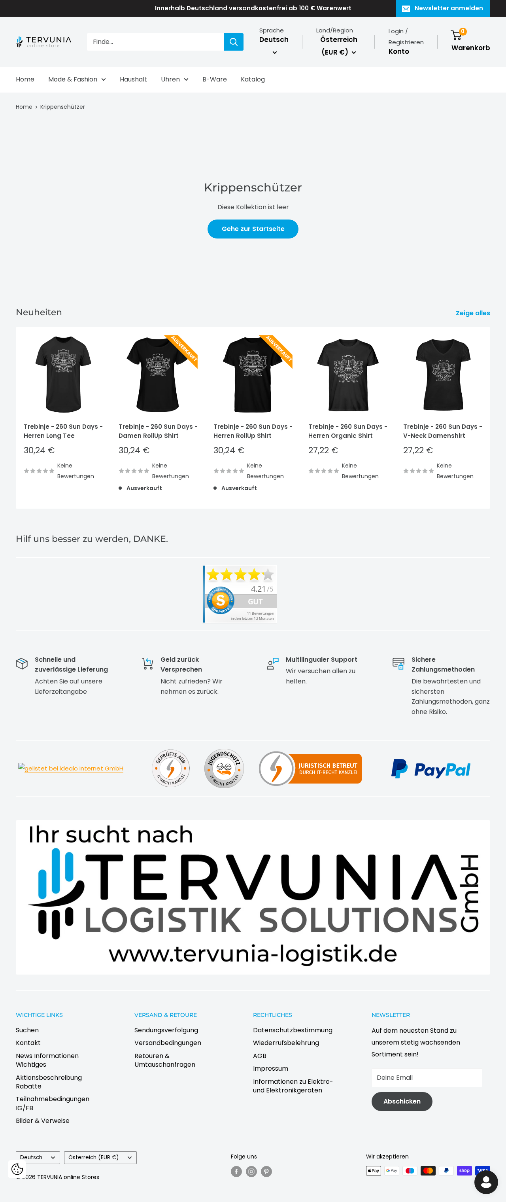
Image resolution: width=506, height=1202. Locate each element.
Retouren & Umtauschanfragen (164, 1060)
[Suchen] (234, 42)
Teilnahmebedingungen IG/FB (52, 1103)
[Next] (490, 418)
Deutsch (31, 1157)
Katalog (253, 79)
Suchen (27, 1030)
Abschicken (402, 1101)
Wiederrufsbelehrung (286, 1042)
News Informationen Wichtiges (47, 1060)
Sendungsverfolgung (166, 1030)
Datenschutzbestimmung (292, 1030)
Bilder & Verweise (43, 1120)
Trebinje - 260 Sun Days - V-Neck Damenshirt (442, 431)
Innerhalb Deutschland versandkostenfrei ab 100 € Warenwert (253, 8)
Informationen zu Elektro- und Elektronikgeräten (293, 1086)
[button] (17, 1169)
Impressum (270, 1068)
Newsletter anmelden (449, 8)
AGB (259, 1055)
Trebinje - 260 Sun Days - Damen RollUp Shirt (158, 431)
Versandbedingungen (167, 1042)
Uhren (170, 79)
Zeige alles (474, 313)
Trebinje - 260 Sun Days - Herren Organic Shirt (347, 431)
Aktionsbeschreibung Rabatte (49, 1082)
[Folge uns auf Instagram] (251, 1171)
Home (25, 79)
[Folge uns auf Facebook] (236, 1171)
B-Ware (214, 79)
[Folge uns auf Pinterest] (266, 1171)
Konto (399, 51)
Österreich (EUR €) (93, 1157)
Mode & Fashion (72, 79)
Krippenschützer (62, 107)
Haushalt (133, 79)
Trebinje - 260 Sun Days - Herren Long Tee (63, 431)
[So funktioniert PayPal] (430, 758)
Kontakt (28, 1042)
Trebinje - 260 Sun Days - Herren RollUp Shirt (253, 431)
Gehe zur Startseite (253, 228)
